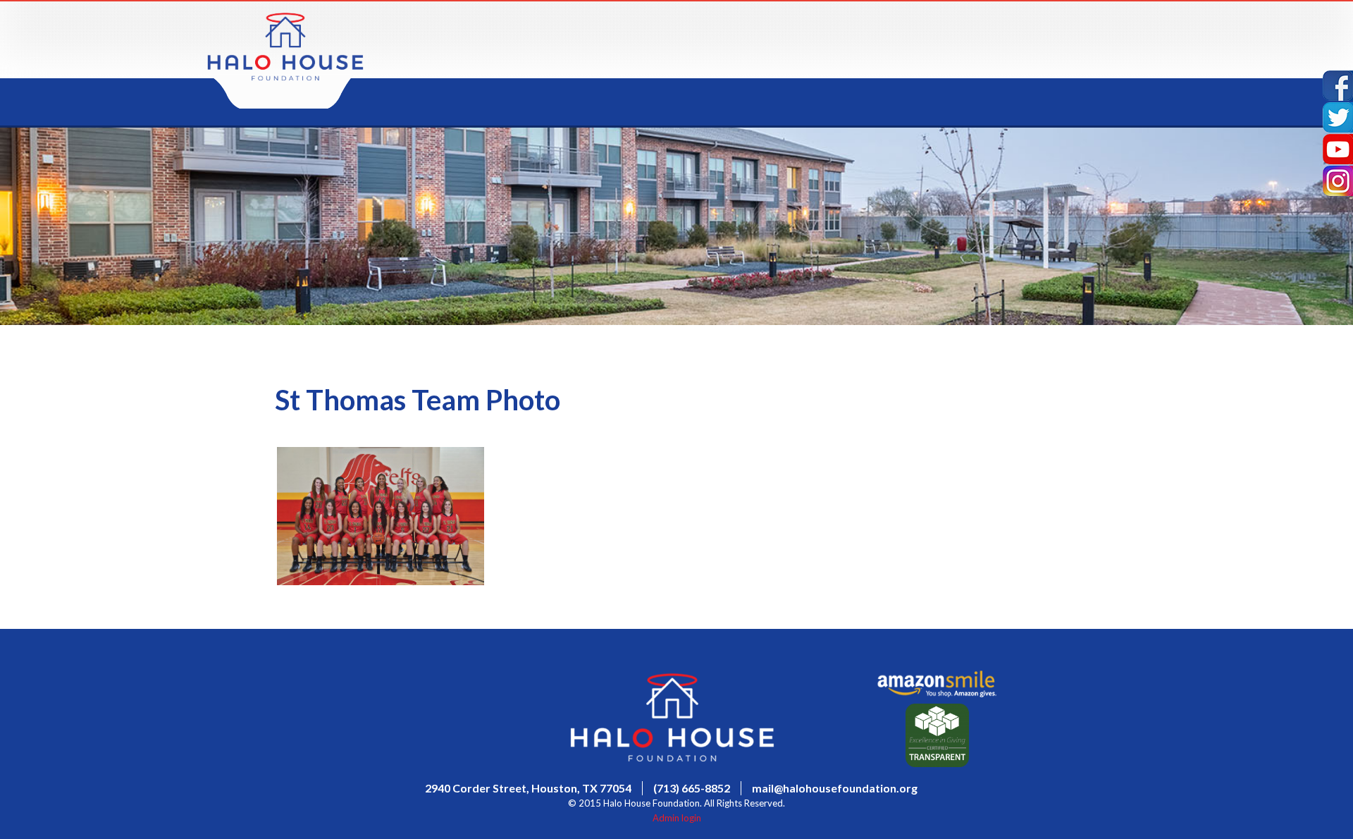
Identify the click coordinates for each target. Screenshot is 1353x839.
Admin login (677, 817)
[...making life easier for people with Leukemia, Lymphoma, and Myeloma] (285, 76)
